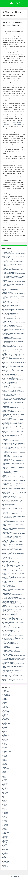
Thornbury (5, 866)
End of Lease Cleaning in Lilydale (10, 374)
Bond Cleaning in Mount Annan (9, 361)
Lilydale (4, 743)
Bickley (4, 787)
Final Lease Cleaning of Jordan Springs (11, 552)
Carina (4, 845)
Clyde (4, 753)
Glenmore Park (6, 719)
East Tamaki (5, 724)
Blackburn (5, 821)
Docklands (5, 803)
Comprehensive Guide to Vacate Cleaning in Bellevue (14, 456)
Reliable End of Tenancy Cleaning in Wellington (13, 298)
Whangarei (5, 720)
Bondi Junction (6, 836)
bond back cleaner (15, 239)
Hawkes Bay (5, 696)
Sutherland (5, 813)
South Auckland (6, 694)
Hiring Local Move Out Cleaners (10, 668)
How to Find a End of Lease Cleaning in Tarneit (13, 679)
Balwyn (4, 752)
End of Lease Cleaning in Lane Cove (10, 313)
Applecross (5, 714)
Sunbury (5, 833)
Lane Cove (5, 718)
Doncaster (5, 825)
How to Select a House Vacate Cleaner (11, 651)
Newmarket (5, 853)
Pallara (4, 799)
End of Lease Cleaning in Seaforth (10, 382)
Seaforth (5, 750)
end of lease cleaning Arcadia (9, 499)
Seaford (5, 764)
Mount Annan (6, 735)
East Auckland (6, 691)
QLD (4, 759)
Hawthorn (5, 784)
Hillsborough (5, 850)
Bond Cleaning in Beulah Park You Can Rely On (13, 375)
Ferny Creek (5, 742)
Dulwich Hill (5, 777)
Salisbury (5, 841)
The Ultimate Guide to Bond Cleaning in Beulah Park (14, 491)
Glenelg (4, 771)
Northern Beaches (7, 751)
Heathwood (5, 826)
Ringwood (5, 829)
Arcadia (4, 808)
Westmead (5, 840)
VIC (4, 748)
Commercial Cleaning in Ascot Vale (10, 378)
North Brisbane (6, 746)
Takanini (5, 854)
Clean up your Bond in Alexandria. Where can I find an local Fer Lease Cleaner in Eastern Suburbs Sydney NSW (14, 609)
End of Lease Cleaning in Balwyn (10, 383)
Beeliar (4, 818)
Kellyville (5, 817)
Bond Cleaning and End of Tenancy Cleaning (12, 631)
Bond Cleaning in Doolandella (9, 331)
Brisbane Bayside (6, 756)
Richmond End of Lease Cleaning (10, 312)
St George (5, 763)
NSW (4, 775)
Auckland (5, 704)
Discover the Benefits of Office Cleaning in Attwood (14, 469)
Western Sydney (6, 700)
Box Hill (4, 738)
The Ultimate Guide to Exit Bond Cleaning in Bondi (13, 422)
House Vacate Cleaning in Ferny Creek (11, 373)
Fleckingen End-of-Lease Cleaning (10, 597)
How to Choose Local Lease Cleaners (11, 647)
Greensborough (6, 822)
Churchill (5, 801)
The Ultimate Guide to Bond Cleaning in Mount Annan (14, 492)
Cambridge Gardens (7, 712)
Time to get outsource (8, 585)
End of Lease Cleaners (8, 630)
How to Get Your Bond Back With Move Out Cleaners (14, 658)
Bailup (4, 772)
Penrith (4, 865)
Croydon (5, 860)
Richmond (5, 716)
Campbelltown (6, 736)
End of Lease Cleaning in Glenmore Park (11, 318)
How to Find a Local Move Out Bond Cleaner (12, 643)
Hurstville (5, 731)
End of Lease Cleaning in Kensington (10, 289)
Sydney (4, 690)
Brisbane (5, 727)
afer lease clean (7, 239)
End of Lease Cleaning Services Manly (11, 617)
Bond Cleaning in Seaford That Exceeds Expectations (14, 398)
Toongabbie (5, 852)
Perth (4, 715)
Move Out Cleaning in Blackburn (10, 615)
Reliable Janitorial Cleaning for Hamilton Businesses (14, 273)
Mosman (5, 740)
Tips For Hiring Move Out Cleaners (10, 680)
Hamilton (5, 699)
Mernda (4, 781)
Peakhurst (5, 761)
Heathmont (5, 792)
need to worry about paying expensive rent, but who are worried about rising (13, 124)
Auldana (5, 779)
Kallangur (5, 805)
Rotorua (5, 706)
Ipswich (4, 765)
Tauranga (5, 702)
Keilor (4, 830)
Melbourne (13, 28)
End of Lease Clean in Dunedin (9, 365)
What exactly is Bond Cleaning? (9, 586)
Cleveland (5, 755)
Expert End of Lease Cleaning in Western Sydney (13, 274)
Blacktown (5, 848)
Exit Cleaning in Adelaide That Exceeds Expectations (14, 343)
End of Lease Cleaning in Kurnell (10, 325)
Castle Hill (5, 773)
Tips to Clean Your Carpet (8, 561)
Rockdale (5, 838)
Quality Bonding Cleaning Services (10, 576)
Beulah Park (5, 744)
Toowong (5, 760)
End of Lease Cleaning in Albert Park (10, 407)
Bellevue (5, 791)
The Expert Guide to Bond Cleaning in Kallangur (13, 497)
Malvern (5, 837)
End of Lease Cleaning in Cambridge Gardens (12, 305)
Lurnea (4, 864)
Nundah (5, 730)
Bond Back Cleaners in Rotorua (9, 314)
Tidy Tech (14, 3)
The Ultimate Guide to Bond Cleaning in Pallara (13, 476)
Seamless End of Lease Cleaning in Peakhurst (12, 397)
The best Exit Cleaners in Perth (9, 602)
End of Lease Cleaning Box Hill (9, 369)
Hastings (5, 692)
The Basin (5, 793)
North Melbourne (6, 814)
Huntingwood (6, 768)
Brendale (5, 804)
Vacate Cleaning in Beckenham (9, 504)
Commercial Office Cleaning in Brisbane (11, 394)
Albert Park (5, 769)
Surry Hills (5, 809)
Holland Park (6, 832)
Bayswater (5, 824)
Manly (4, 776)
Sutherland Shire (6, 723)
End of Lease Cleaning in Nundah (10, 377)
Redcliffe (5, 807)
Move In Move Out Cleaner (9, 662)
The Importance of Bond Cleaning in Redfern (12, 503)
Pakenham (5, 783)
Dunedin (5, 732)
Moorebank (5, 858)
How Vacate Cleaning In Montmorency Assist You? (13, 606)
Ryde (4, 785)
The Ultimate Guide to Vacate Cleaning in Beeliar (13, 526)
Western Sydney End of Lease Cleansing (11, 613)
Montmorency (6, 844)
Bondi (4, 767)
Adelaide (5, 728)
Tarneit (4, 868)
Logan (4, 780)
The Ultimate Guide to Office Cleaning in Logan (13, 434)
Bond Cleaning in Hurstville (8, 345)
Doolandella (5, 726)
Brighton (5, 828)
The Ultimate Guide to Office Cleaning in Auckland (13, 514)
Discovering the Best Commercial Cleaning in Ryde (14, 443)
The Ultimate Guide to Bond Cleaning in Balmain (13, 465)
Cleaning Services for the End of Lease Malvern (13, 579)
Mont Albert (5, 800)
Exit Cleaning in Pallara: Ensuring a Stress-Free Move (14, 493)
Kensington (5, 707)
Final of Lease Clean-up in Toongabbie (11, 621)
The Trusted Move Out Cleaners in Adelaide (12, 513)
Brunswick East (7, 28)
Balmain (5, 795)
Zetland (4, 698)
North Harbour (6, 861)
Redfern (5, 811)
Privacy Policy (16, 876)
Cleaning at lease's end (8, 584)
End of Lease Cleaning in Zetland (10, 272)
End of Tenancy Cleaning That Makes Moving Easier (14, 354)
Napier (4, 734)
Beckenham (5, 812)
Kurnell (4, 722)
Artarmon (5, 797)
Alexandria (5, 849)
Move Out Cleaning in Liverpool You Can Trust (13, 390)
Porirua (4, 703)
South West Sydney (7, 757)
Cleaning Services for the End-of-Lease (11, 611)
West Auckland (6, 711)
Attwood (5, 796)
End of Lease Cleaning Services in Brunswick (12, 587)
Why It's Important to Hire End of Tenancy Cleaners (14, 619)
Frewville (5, 820)
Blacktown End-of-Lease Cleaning (10, 601)
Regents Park (6, 856)
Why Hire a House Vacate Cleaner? (10, 678)
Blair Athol (5, 857)
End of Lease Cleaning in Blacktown (10, 614)
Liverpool (5, 710)
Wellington (5, 708)
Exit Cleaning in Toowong (8, 395)
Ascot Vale (5, 747)
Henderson (5, 834)
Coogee (5, 789)
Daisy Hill (5, 816)
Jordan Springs (6, 788)
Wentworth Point (6, 695)
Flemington (5, 846)
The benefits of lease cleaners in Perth (11, 618)
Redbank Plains (6, 862)
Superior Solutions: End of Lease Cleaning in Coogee (14, 452)
